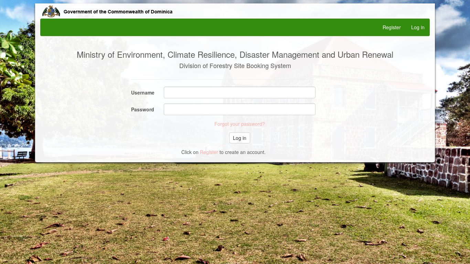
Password (142, 109)
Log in (418, 27)
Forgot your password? (239, 123)
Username (142, 92)
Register (392, 27)
